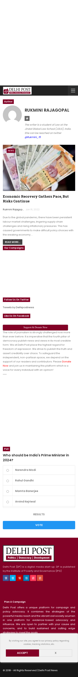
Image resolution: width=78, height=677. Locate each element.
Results (39, 514)
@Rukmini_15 (33, 137)
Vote (39, 525)
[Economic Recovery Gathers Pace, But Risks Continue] (39, 168)
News (11, 150)
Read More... (12, 242)
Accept (22, 653)
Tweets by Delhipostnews (18, 307)
